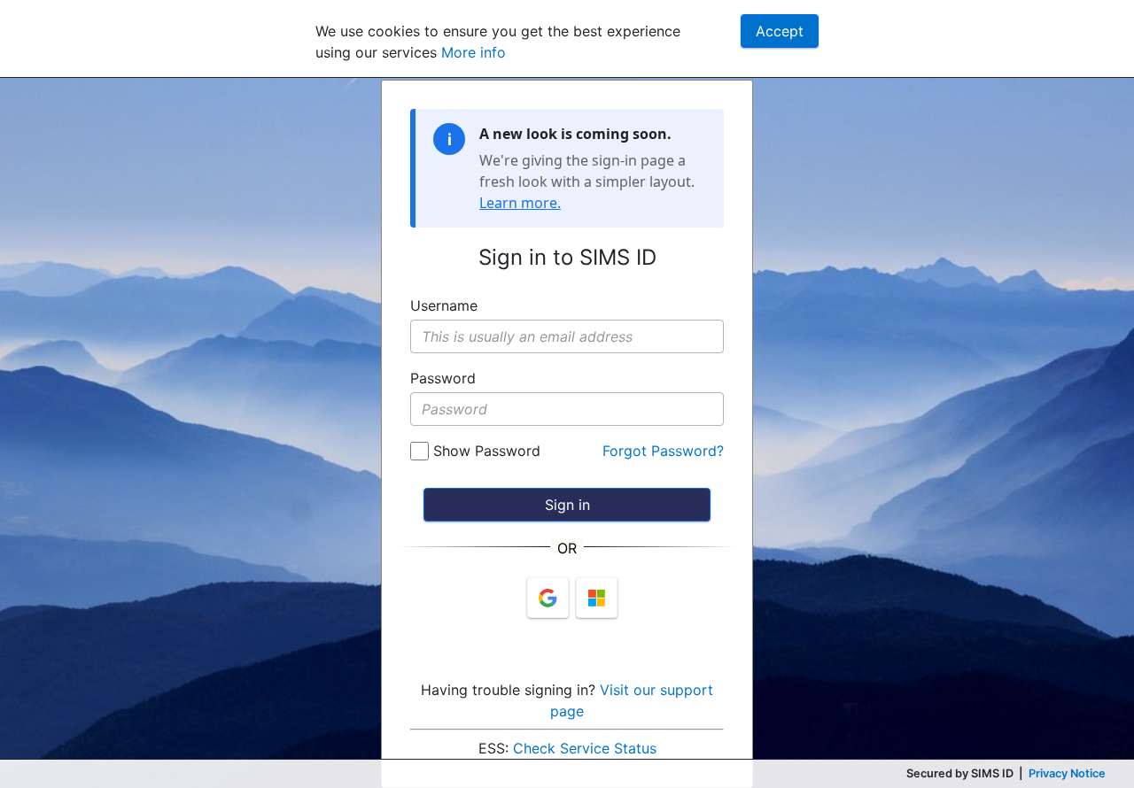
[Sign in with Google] (548, 597)
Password (443, 378)
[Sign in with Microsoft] (596, 597)
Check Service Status (584, 748)
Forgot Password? (663, 451)
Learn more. (520, 202)
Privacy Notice (1067, 773)
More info (473, 52)
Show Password (484, 451)
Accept (780, 31)
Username (444, 305)
